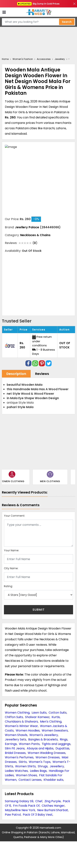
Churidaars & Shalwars (21, 721)
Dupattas (62, 748)
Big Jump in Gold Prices (40, 3)
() (35, 243)
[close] (74, 3)
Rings (63, 739)
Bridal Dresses (15, 753)
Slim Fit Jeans (15, 748)
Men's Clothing (50, 721)
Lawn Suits (39, 712)
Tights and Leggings (56, 744)
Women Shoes (26, 775)
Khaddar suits (53, 780)
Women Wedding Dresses (46, 753)
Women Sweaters (55, 730)
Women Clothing (17, 712)
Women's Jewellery (43, 735)
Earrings (11, 744)
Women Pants (29, 744)
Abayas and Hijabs (40, 748)
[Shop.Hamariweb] (38, 12)
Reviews (42, 373)
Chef (38, 801)
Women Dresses (48, 757)
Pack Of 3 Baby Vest (38, 814)
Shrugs (43, 766)
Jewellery (57, 766)
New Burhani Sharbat (52, 810)
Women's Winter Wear (21, 726)
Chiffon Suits (14, 717)
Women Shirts (25, 766)
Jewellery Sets (15, 739)
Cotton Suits (58, 712)
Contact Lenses (30, 780)
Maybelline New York (20, 810)
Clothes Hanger (53, 805)
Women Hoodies (28, 730)
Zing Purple (52, 801)
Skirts (23, 762)
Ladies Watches (16, 771)
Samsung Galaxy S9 (19, 801)
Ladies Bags (38, 771)
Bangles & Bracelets (43, 739)
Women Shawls (16, 735)
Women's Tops (39, 762)
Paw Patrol (13, 814)
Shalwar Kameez (37, 717)
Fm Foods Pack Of (26, 805)
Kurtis (56, 717)
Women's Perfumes (19, 757)
